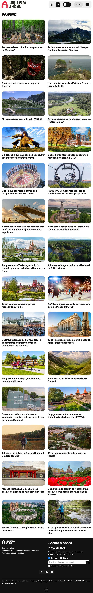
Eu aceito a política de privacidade (62, 566)
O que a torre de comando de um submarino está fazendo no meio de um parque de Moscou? (23, 417)
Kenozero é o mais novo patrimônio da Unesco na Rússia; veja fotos (68, 228)
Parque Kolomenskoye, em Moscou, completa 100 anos (21, 380)
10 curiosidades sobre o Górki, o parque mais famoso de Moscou (69, 341)
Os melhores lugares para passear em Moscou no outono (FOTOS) (68, 156)
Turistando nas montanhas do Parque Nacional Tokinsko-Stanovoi (68, 49)
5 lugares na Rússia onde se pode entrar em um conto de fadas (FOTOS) (23, 156)
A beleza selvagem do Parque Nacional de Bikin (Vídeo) (69, 267)
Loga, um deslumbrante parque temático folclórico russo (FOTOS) (66, 416)
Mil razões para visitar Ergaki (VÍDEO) (22, 119)
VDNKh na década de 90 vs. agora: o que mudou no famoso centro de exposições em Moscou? (21, 342)
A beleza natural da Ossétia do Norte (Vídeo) (67, 380)
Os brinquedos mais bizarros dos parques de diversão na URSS (19, 192)
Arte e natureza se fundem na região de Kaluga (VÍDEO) (69, 120)
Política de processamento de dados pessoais (20, 551)
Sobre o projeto (8, 548)
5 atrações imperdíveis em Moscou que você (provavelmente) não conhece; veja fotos (23, 229)
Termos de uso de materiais (13, 553)
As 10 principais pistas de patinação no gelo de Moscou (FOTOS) (69, 305)
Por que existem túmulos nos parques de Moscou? (22, 49)
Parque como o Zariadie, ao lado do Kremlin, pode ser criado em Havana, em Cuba (23, 268)
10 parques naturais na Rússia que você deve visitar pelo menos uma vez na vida (69, 530)
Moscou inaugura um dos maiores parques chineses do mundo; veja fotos (23, 490)
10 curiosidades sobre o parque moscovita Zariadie (18, 305)
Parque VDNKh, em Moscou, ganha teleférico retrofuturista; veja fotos (67, 192)
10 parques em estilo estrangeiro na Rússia (67, 454)
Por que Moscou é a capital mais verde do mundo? (22, 529)
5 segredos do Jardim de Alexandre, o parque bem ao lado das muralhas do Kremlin (68, 492)
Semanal (55, 558)
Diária (65, 558)
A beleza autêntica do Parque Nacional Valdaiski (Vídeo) (23, 454)
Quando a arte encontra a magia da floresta (21, 84)
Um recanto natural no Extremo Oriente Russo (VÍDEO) (69, 84)
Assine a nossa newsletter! (60, 545)
